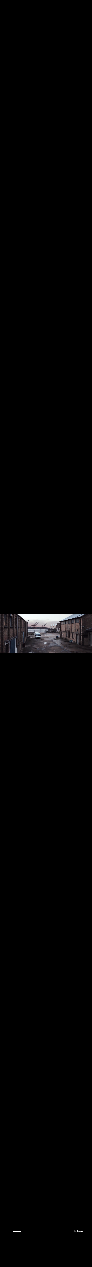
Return (78, 1231)
